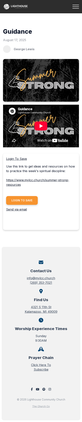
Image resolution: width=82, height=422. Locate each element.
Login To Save (16, 159)
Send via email (16, 209)
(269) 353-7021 (41, 283)
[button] (75, 6)
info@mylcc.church (41, 278)
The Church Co (41, 406)
